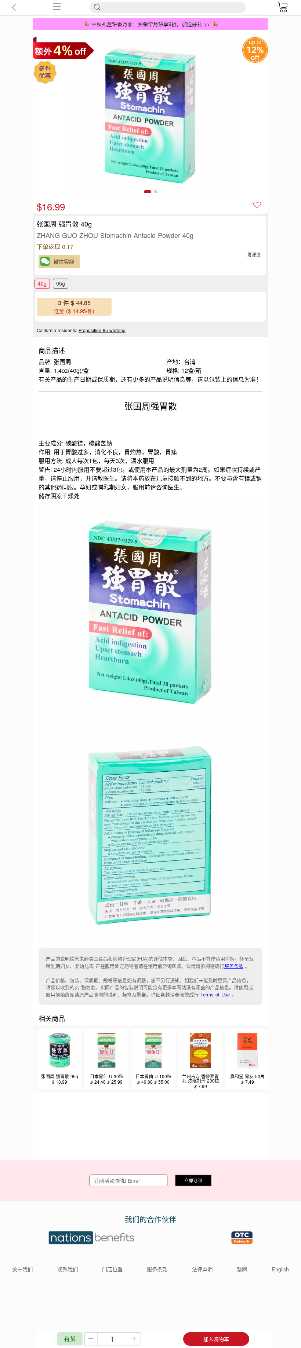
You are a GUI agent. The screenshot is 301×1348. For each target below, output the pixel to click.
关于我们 (22, 1269)
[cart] (282, 7)
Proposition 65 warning (102, 330)
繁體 (242, 1269)
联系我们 (67, 1269)
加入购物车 (216, 1339)
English (280, 1269)
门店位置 (112, 1269)
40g (42, 283)
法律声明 (202, 1269)
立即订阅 (193, 1180)
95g (60, 283)
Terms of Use (215, 994)
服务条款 (233, 965)
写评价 (254, 254)
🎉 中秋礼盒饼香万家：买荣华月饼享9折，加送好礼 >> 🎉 (150, 23)
